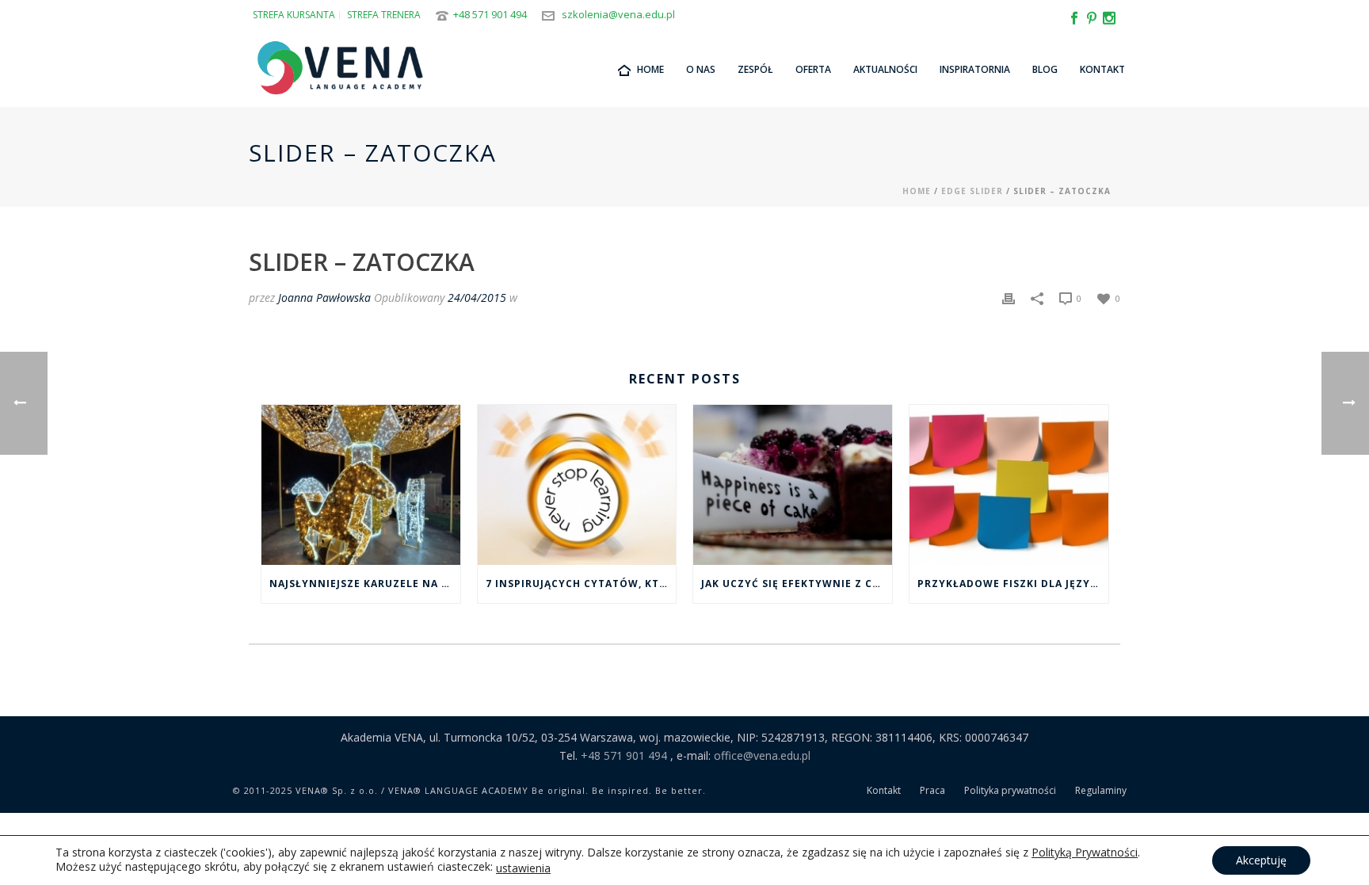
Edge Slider (972, 190)
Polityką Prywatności (1085, 852)
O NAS (700, 69)
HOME (650, 69)
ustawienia (523, 868)
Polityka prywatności (1010, 790)
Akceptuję (1261, 860)
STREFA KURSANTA (294, 15)
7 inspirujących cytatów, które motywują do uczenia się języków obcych (581, 583)
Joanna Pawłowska (324, 297)
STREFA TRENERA (384, 15)
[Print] (1008, 297)
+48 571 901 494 (490, 14)
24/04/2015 (477, 297)
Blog (1045, 69)
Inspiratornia (975, 69)
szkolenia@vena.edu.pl (618, 14)
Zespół (755, 69)
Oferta (813, 69)
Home (916, 190)
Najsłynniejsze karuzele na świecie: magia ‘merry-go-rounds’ (364, 583)
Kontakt (1102, 69)
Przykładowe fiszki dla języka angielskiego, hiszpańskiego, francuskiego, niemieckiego (1012, 583)
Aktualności (885, 69)
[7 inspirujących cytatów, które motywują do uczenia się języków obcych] (577, 484)
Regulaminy (1101, 790)
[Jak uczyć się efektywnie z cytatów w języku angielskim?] (792, 484)
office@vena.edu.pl (762, 755)
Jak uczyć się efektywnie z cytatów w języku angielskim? (796, 583)
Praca (932, 790)
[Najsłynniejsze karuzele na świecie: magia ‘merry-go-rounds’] (360, 484)
